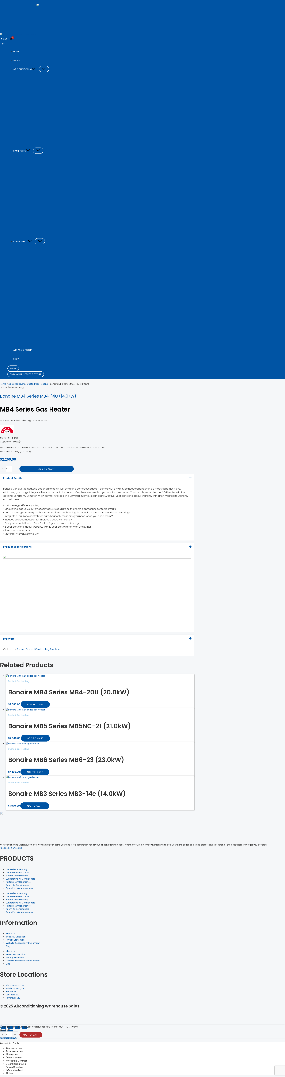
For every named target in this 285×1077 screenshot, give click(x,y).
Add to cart (46, 468)
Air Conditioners (16, 383)
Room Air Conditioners (17, 885)
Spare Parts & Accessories (19, 888)
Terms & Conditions (16, 936)
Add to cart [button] (35, 704)
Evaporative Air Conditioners (20, 878)
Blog (8, 946)
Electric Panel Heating (17, 875)
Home (3, 383)
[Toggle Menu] (44, 69)
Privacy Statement (15, 939)
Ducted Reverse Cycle (17, 872)
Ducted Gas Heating (37, 383)
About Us (10, 933)
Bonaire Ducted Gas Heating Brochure (39, 649)
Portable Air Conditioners (18, 881)
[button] (34, 69)
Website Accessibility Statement (23, 943)
